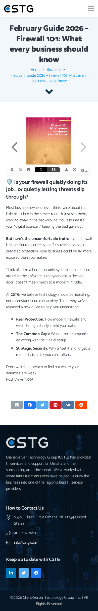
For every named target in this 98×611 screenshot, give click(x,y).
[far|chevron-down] (49, 91)
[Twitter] (24, 573)
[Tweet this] (42, 405)
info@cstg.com (25, 542)
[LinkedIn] (11, 573)
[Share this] (30, 405)
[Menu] (91, 9)
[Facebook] (36, 573)
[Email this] (17, 405)
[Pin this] (56, 405)
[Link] (18, 9)
